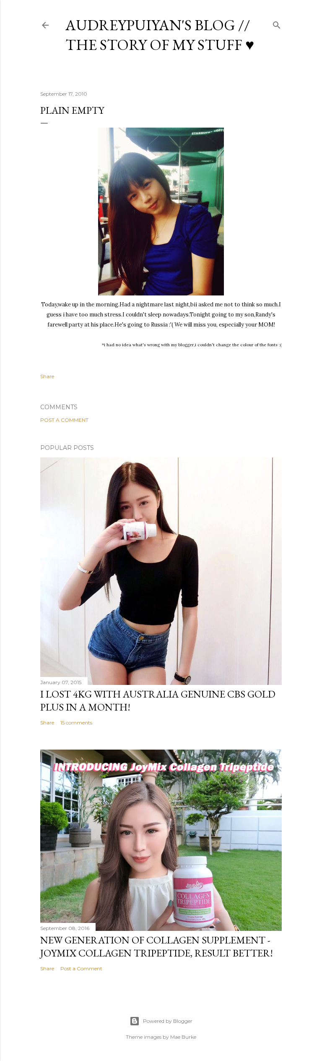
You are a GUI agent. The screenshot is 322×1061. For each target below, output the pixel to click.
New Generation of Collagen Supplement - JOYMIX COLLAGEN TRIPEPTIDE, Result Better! (156, 946)
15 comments (76, 722)
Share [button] (47, 376)
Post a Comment (64, 420)
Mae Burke (183, 1037)
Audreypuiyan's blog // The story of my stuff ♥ (159, 35)
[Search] (277, 23)
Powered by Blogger (167, 1021)
